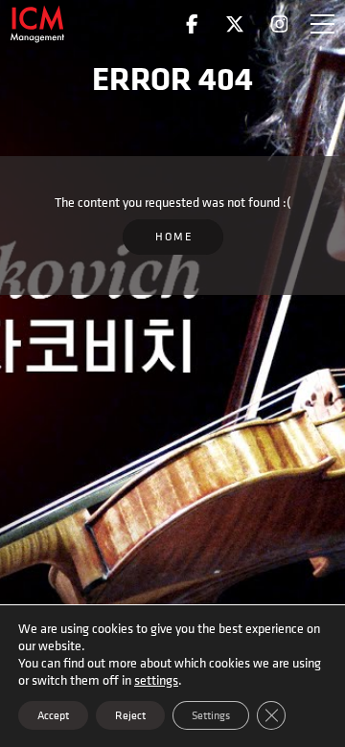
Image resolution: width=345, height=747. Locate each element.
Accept (53, 715)
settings (156, 680)
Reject (130, 715)
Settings (211, 715)
